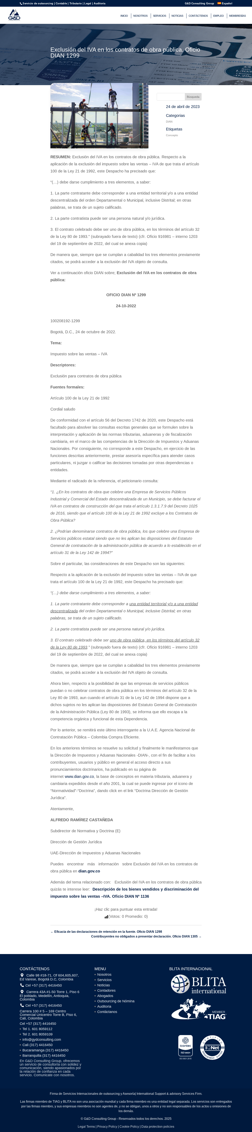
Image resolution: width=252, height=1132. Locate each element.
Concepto (172, 135)
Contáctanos (107, 1012)
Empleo (218, 15)
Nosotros (140, 15)
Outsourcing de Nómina (115, 1001)
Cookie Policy (129, 1126)
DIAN (169, 121)
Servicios (159, 15)
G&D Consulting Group (199, 3)
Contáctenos (198, 15)
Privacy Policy (107, 1126)
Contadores (106, 990)
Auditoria (104, 1006)
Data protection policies (157, 1126)
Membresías (237, 15)
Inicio (124, 15)
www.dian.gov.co (79, 776)
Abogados (105, 996)
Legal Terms (86, 1126)
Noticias (177, 15)
